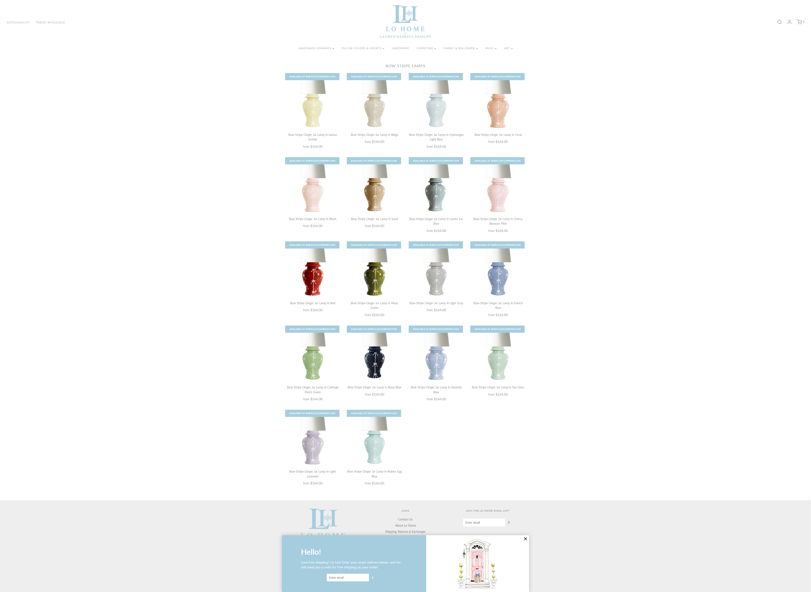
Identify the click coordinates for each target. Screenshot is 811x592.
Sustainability (18, 22)
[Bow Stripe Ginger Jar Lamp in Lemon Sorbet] (313, 100)
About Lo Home (405, 525)
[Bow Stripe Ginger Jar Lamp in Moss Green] (374, 269)
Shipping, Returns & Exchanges (405, 531)
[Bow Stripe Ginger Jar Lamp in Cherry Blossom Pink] (498, 185)
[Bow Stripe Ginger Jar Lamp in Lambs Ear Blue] (436, 185)
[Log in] (787, 21)
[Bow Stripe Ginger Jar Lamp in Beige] (374, 100)
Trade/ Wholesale (50, 22)
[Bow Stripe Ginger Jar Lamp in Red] (313, 269)
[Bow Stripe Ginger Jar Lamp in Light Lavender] (313, 437)
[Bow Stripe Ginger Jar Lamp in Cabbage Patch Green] (313, 353)
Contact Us (405, 519)
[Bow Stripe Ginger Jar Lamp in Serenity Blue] (436, 353)
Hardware (400, 48)
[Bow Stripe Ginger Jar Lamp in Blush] (313, 185)
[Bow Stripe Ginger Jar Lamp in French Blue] (498, 269)
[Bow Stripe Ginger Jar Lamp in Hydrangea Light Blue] (436, 100)
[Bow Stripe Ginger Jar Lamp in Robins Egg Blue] (374, 437)
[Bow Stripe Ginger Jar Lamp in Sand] (374, 185)
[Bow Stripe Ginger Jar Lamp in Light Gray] (436, 269)
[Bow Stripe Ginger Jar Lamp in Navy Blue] (374, 353)
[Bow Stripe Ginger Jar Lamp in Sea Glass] (498, 353)
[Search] (777, 21)
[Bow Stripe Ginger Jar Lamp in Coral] (498, 100)
